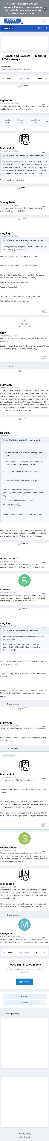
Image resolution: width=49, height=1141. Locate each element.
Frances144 (7, 148)
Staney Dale (7, 202)
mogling (5, 233)
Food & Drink (24, 69)
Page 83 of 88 (24, 79)
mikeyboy (6, 933)
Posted (9, 103)
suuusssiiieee (8, 847)
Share (25, 996)
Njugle (7, 66)
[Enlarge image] (16, 287)
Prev (9, 79)
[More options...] (43, 104)
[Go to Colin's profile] (24, 324)
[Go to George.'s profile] (24, 424)
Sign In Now (24, 981)
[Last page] (45, 78)
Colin (3, 332)
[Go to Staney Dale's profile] (24, 193)
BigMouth (6, 100)
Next (40, 79)
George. (5, 432)
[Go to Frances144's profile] (24, 139)
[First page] (3, 78)
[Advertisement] (24, 43)
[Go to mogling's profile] (24, 224)
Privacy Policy (24, 1133)
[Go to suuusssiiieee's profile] (24, 838)
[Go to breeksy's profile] (24, 580)
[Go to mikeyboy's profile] (24, 924)
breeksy (5, 589)
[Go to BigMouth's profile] (24, 91)
